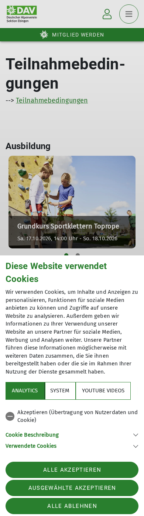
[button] (72, 434)
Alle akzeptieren (72, 470)
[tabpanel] (72, 428)
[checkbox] (72, 416)
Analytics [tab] (25, 390)
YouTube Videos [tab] (103, 390)
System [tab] (59, 390)
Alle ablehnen (72, 506)
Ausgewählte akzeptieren (72, 488)
